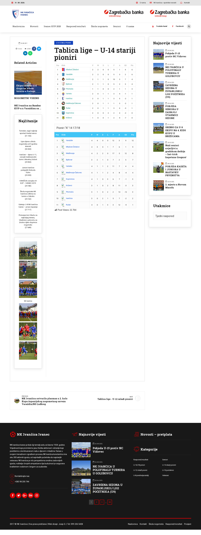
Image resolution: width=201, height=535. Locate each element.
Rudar (68, 205)
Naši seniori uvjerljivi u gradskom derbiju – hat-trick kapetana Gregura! (175, 151)
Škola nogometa (99, 26)
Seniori (117, 26)
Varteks (69, 166)
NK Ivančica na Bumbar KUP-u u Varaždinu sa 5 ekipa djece (27, 108)
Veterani (165, 475)
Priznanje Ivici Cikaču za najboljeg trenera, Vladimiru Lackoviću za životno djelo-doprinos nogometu (28, 220)
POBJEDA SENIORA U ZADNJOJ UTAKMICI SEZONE (171, 112)
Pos (57, 135)
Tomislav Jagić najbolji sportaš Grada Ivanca (28, 132)
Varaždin (69, 140)
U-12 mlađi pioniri (140, 470)
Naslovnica (19, 26)
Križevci (69, 185)
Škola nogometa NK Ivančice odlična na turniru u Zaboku (28, 193)
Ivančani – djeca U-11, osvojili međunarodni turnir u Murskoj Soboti (28, 157)
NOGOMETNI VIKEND (26, 98)
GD (126, 135)
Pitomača (69, 192)
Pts (132, 135)
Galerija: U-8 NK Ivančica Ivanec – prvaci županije (28, 205)
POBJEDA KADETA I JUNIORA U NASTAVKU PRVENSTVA (176, 171)
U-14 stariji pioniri (63, 43)
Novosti (34, 26)
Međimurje (70, 153)
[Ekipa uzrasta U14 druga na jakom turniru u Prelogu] (28, 83)
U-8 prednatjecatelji (141, 475)
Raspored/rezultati (76, 26)
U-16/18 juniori (139, 465)
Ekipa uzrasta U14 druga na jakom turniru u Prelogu (26, 88)
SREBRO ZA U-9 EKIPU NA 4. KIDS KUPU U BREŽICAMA (175, 132)
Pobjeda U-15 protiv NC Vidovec (175, 55)
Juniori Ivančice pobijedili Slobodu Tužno (28, 170)
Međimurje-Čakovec (74, 173)
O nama (130, 26)
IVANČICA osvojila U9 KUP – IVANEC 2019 (28, 182)
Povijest (187, 524)
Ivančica (69, 198)
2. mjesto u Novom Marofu (175, 186)
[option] (95, 92)
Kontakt (143, 524)
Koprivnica (70, 179)
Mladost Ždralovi (72, 147)
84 (110, 502)
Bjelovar (69, 160)
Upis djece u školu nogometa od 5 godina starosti (28, 143)
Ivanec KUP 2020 (52, 26)
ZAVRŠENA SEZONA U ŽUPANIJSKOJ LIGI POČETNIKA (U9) (175, 91)
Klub (63, 135)
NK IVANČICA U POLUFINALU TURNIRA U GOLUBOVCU (174, 71)
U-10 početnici (168, 470)
